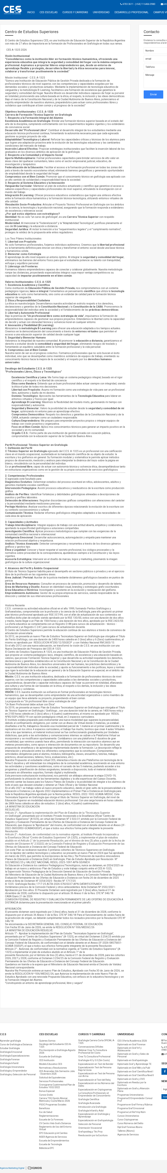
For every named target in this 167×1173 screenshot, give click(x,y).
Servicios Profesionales (51, 1081)
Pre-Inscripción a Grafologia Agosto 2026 (57, 1051)
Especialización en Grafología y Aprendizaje (94, 1115)
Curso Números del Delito (130, 1123)
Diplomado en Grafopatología (132, 1060)
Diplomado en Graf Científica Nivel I (135, 1071)
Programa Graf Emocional (130, 1108)
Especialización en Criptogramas (95, 1089)
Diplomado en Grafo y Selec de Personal (133, 1055)
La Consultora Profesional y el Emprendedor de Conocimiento (94, 1094)
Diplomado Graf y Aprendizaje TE (134, 1064)
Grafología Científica (88, 1099)
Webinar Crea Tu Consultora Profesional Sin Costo (92, 1051)
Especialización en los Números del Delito (96, 1084)
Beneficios (44, 1108)
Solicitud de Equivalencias (52, 1077)
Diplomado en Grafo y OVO (131, 1079)
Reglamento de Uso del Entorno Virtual (55, 1128)
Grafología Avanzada (89, 1103)
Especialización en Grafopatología (95, 1120)
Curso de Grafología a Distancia (16, 1044)
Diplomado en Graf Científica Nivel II (135, 1075)
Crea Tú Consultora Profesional (94, 1056)
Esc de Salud (45, 1112)
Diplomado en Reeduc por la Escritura (131, 1083)
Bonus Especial (47, 1091)
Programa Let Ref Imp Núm (131, 1112)
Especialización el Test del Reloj (94, 1080)
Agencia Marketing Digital (12, 1168)
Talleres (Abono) (126, 1131)
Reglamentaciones (49, 1116)
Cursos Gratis (46, 1095)
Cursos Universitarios (128, 1116)
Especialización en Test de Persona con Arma (96, 1074)
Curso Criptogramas (127, 1119)
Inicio (31, 12)
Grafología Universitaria (12, 1067)
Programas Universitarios (130, 1095)
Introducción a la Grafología (92, 1107)
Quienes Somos (47, 1040)
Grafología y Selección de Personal (18, 1074)
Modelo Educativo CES (50, 1064)
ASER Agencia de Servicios (53, 1137)
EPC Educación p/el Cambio (53, 1133)
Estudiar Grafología (10, 1048)
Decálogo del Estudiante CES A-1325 (55, 1045)
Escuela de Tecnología (50, 1144)
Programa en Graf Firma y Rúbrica (134, 1104)
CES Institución (46, 1060)
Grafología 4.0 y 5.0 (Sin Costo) (94, 1060)
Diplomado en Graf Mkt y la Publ (133, 1067)
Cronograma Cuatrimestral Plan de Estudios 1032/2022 (57, 1086)
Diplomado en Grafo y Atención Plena (133, 1089)
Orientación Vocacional (90, 1128)
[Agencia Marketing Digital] (35, 1168)
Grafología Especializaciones (15, 1055)
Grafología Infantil (9, 1063)
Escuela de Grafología (50, 1056)
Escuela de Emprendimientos (54, 1140)
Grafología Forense (10, 1059)
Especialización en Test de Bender (95, 1064)
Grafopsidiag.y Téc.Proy (90, 1131)
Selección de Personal (89, 1124)
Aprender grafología (10, 1040)
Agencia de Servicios (128, 1134)
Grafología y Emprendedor (13, 1070)
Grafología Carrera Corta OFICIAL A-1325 (96, 1041)
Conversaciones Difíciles (90, 1046)
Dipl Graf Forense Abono (129, 1127)
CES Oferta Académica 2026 (132, 1040)
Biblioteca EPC (46, 1148)
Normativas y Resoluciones (53, 1067)
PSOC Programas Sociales (52, 1104)
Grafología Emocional (11, 1052)
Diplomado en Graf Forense (131, 1044)
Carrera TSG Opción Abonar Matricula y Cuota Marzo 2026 (54, 1099)
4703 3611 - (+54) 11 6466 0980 (138, 4)
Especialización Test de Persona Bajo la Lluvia (94, 1068)
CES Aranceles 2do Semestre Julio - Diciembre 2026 (57, 1072)
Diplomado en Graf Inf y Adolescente (129, 1049)
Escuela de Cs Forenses (51, 1119)
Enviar (153, 94)
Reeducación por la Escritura (92, 1135)
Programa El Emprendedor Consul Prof (134, 1099)
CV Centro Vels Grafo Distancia (55, 1123)
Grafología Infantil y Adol (91, 1110)
